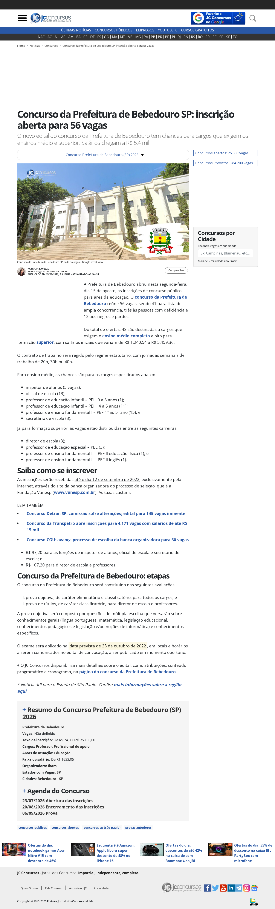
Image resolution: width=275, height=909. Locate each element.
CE (85, 37)
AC (49, 37)
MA (114, 37)
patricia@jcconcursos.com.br (47, 271)
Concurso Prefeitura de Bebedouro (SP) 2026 (100, 154)
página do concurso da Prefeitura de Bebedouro (127, 672)
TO (235, 37)
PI (173, 37)
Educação (62, 753)
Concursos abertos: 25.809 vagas (222, 153)
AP (63, 37)
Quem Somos (29, 888)
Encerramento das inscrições (63, 807)
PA (146, 37)
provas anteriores (138, 827)
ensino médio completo (126, 336)
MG (138, 37)
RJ (179, 37)
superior (45, 342)
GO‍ (106, 37)
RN (185, 37)
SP (221, 37)
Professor (44, 746)
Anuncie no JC (78, 888)
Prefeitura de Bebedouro (43, 727)
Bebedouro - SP (50, 778)
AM (70, 37)
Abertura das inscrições (57, 801)
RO (200, 37)
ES (99, 37)
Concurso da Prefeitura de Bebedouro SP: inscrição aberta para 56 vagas (108, 46)
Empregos (145, 30)
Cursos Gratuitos (197, 30)
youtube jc (167, 30)
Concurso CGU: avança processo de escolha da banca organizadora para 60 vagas (108, 540)
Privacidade (101, 888)
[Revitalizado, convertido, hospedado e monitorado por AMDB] (254, 901)
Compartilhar (176, 270)
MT (122, 37)
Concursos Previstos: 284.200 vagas (224, 163)
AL (56, 37)
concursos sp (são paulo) (102, 827)
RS (193, 37)
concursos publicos (32, 827)
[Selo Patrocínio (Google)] (218, 17)
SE (228, 37)
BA (78, 37)
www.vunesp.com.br (74, 492)
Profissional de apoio (72, 746)
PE (167, 37)
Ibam (52, 765)
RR (207, 37)
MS (130, 37)
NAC (41, 37)
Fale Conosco (53, 888)
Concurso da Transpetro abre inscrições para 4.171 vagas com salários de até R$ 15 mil (107, 526)
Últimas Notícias (76, 30)
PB (153, 37)
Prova (40, 813)
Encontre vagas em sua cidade (217, 246)
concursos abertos (65, 827)
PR (160, 37)
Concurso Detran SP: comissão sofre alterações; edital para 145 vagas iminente (106, 513)
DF (92, 37)
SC (214, 37)
